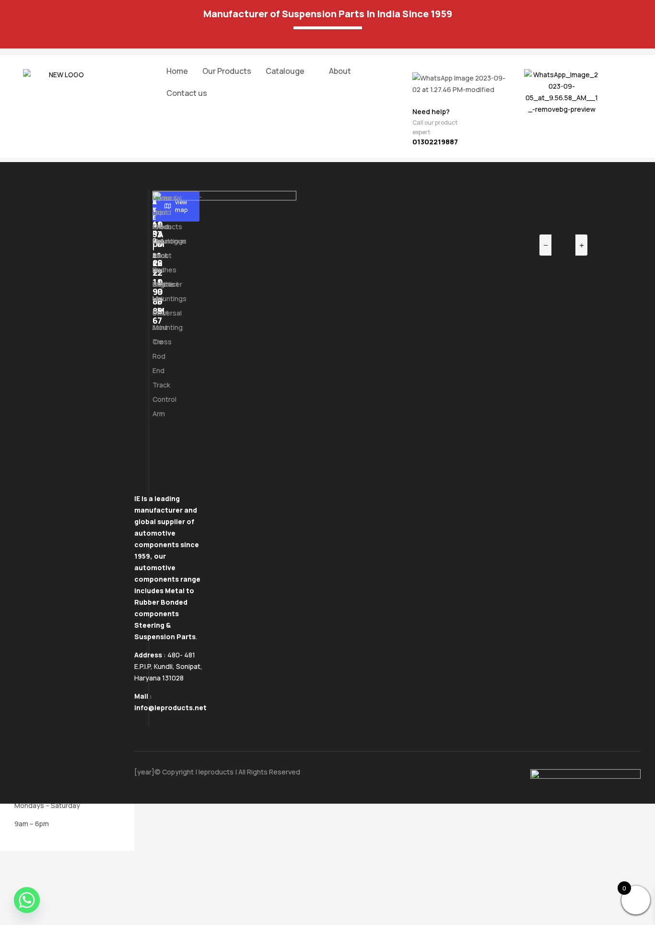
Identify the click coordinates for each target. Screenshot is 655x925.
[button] (290, 71)
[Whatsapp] (27, 900)
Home (177, 71)
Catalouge (285, 71)
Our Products (226, 71)
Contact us (186, 93)
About (340, 71)
